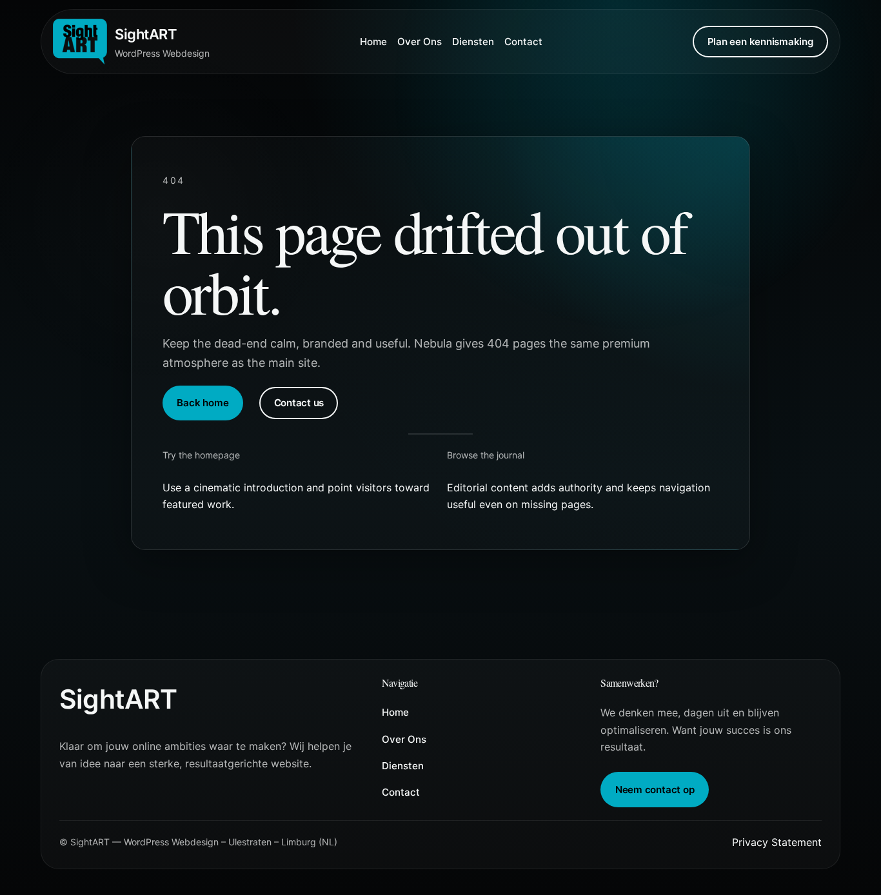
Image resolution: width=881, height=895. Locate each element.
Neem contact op (655, 789)
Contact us (299, 403)
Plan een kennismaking (761, 41)
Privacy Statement (777, 842)
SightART (146, 34)
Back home (202, 403)
